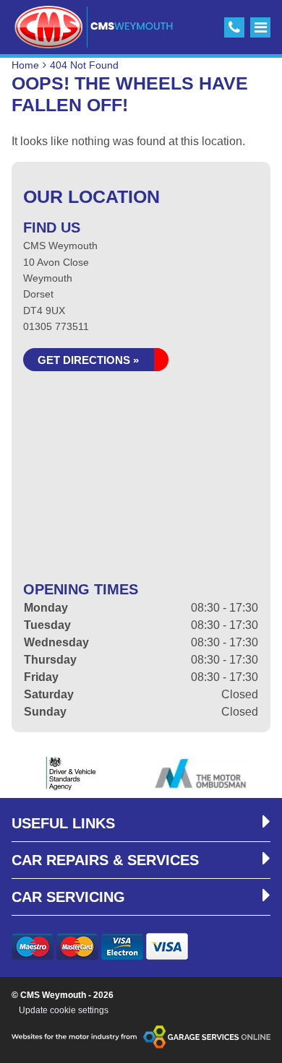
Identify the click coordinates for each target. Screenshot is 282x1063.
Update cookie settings (63, 1010)
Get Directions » (88, 360)
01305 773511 (56, 326)
